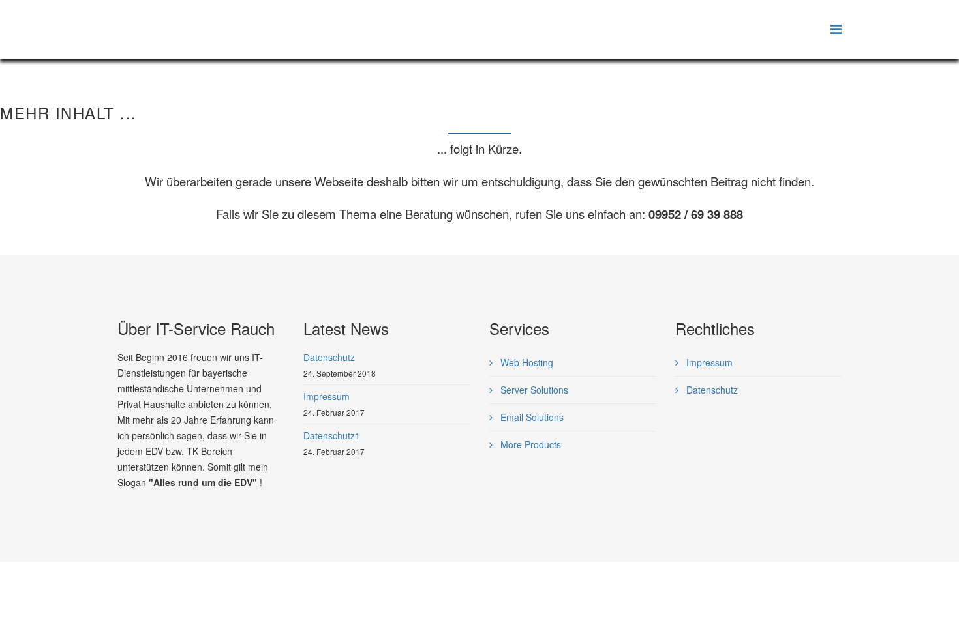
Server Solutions (533, 389)
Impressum (708, 362)
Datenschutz (711, 389)
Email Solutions (531, 417)
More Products (529, 444)
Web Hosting (525, 362)
